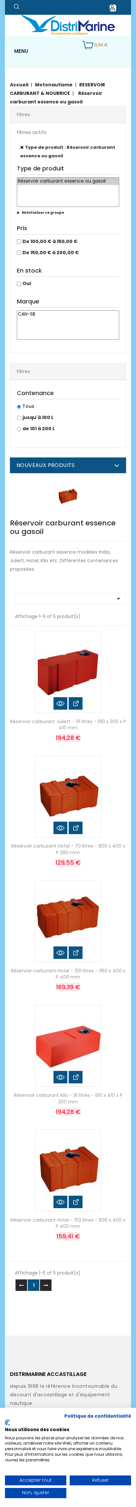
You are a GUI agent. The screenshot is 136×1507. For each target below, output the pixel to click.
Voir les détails (76, 703)
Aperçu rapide (60, 703)
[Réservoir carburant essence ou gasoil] (68, 181)
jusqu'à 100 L (37, 417)
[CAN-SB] (68, 314)
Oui (26, 283)
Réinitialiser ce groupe (42, 212)
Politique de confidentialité (97, 1416)
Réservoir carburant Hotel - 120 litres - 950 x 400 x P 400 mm (68, 974)
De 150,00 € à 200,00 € (50, 252)
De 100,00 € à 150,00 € (50, 241)
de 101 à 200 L (38, 428)
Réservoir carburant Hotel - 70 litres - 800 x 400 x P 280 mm (68, 849)
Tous (28, 406)
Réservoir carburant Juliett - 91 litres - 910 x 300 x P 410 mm (68, 724)
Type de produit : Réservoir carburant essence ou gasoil (67, 151)
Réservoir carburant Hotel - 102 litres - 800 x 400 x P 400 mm (68, 1223)
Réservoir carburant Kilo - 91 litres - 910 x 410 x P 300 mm (68, 1098)
